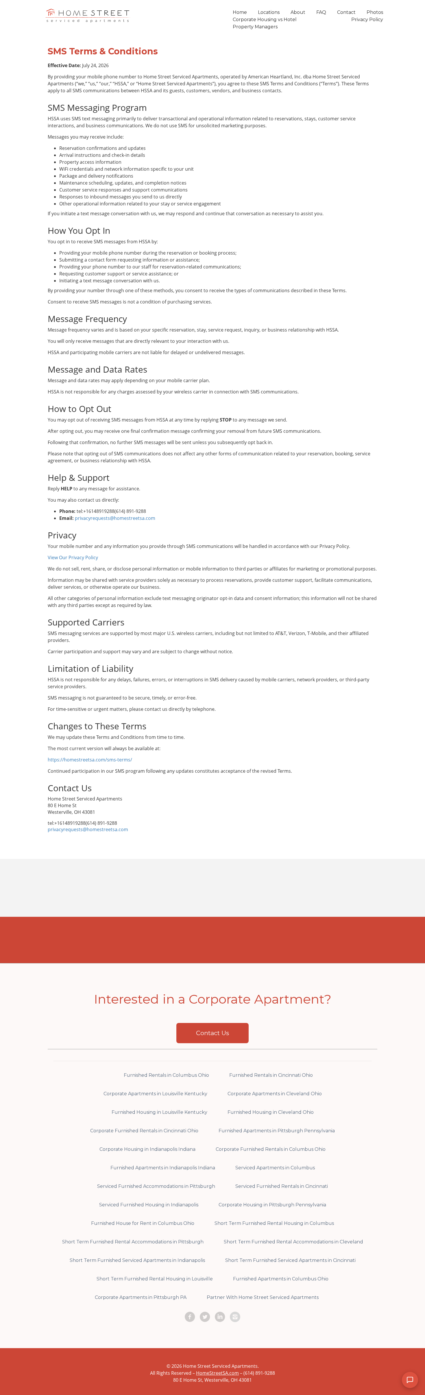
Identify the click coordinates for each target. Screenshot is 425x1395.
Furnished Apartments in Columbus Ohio (280, 1279)
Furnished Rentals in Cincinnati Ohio (271, 1075)
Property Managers (255, 27)
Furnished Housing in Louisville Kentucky (159, 1112)
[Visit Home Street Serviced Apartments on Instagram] (235, 1317)
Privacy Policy (367, 19)
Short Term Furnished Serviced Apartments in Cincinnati (290, 1260)
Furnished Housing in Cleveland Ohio (271, 1112)
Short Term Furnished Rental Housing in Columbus (274, 1223)
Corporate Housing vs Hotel (265, 19)
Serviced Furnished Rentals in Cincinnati (281, 1186)
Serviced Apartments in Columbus (275, 1168)
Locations (269, 12)
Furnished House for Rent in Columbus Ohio (142, 1223)
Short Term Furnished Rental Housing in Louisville (155, 1279)
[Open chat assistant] (410, 1380)
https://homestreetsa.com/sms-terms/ (90, 760)
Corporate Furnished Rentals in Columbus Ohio (271, 1149)
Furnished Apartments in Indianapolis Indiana (162, 1168)
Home (240, 12)
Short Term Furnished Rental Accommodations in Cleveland (293, 1242)
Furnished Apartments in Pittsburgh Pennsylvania (277, 1130)
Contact (346, 12)
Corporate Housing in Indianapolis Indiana (147, 1149)
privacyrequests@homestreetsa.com (115, 518)
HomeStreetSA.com (217, 1373)
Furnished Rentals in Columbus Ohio (166, 1075)
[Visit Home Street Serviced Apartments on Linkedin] (220, 1317)
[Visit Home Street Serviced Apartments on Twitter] (205, 1317)
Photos (375, 12)
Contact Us (212, 1033)
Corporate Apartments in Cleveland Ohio (275, 1093)
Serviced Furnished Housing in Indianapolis (148, 1205)
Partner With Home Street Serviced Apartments (263, 1297)
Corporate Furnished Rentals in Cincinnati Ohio (144, 1130)
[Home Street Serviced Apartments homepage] (88, 19)
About (298, 12)
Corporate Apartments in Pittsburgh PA (140, 1297)
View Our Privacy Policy (73, 557)
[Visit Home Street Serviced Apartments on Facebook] (190, 1317)
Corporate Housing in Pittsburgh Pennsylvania (272, 1205)
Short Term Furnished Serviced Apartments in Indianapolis (137, 1260)
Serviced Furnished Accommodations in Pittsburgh (156, 1186)
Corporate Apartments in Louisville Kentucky (155, 1093)
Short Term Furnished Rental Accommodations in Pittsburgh (133, 1242)
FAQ (321, 12)
